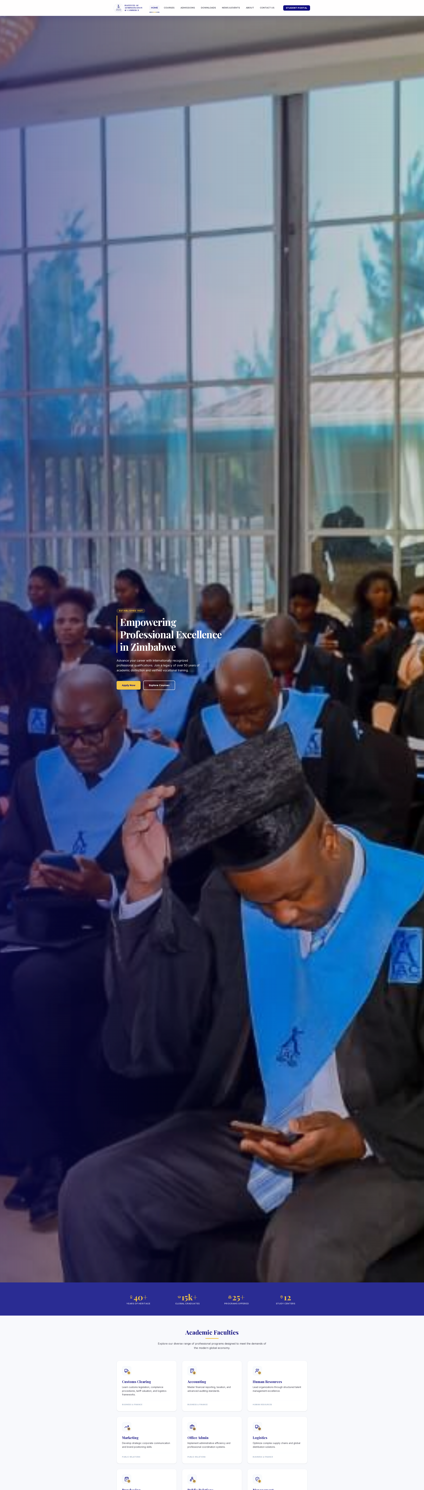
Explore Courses (159, 685)
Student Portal (296, 8)
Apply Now (128, 685)
